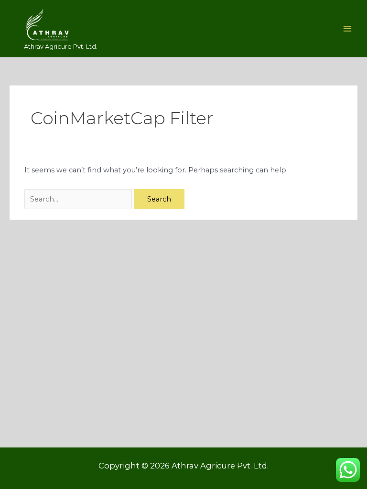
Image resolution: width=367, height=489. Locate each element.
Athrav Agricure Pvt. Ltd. (60, 46)
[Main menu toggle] (347, 29)
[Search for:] (79, 199)
